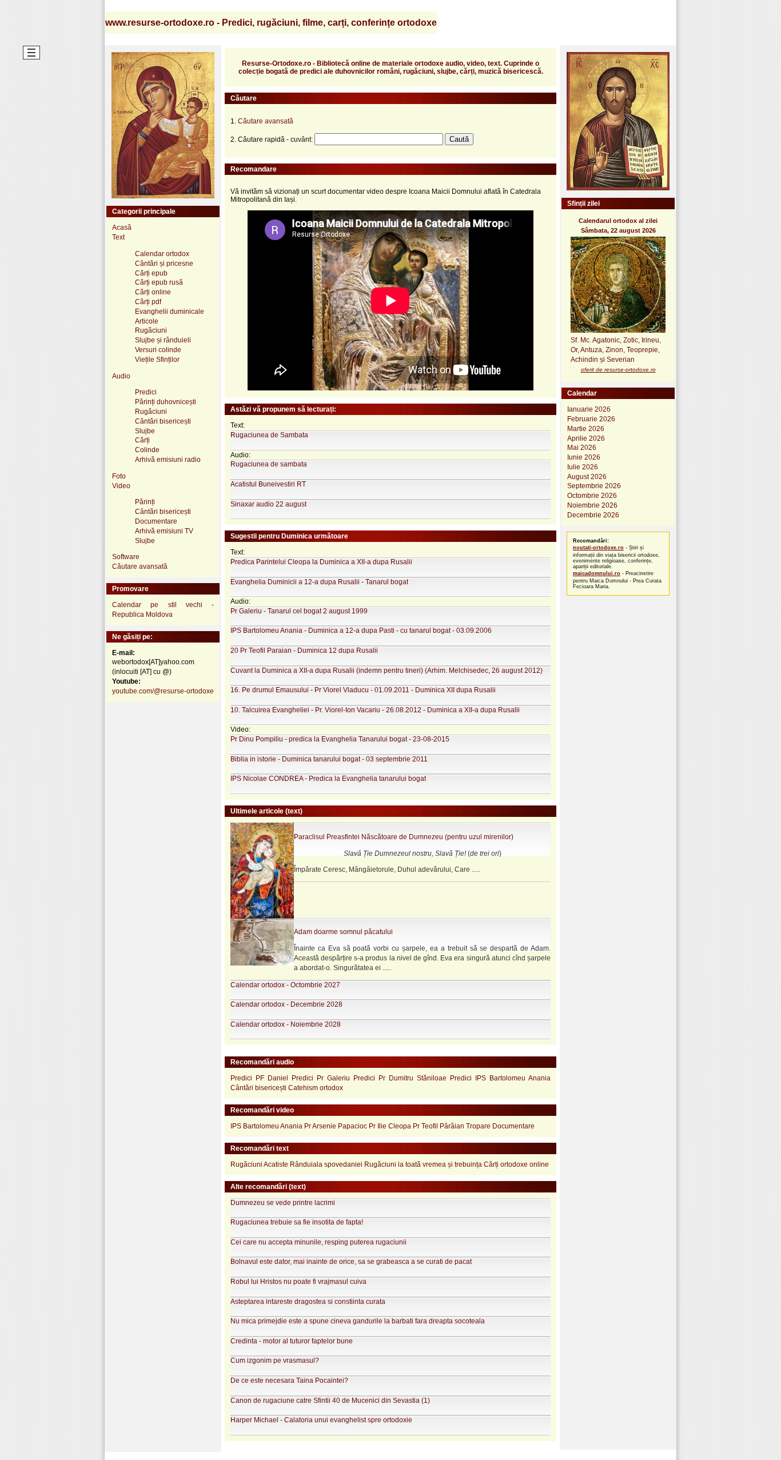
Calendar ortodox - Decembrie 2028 (286, 1004)
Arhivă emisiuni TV (164, 531)
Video (121, 486)
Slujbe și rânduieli (163, 340)
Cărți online (153, 292)
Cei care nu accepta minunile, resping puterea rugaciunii (318, 1242)
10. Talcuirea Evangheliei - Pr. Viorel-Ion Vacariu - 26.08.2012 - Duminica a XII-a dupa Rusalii (375, 710)
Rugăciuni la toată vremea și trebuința (423, 1164)
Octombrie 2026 (592, 496)
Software (126, 557)
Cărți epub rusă (159, 282)
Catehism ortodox (315, 1088)
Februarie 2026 (591, 419)
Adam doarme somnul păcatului (343, 932)
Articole (146, 321)
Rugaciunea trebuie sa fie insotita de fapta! (296, 1222)
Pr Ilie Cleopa (390, 1126)
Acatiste (276, 1164)
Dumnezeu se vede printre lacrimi (282, 1203)
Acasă (122, 228)
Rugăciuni (151, 330)
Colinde (147, 450)
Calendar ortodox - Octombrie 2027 (285, 985)
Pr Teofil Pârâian (438, 1126)
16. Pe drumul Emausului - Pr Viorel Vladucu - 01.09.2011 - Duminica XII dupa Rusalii (363, 690)
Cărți (142, 440)
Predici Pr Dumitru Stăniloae (400, 1078)
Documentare (156, 521)
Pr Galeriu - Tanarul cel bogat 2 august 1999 (299, 611)
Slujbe (145, 431)
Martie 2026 (585, 429)
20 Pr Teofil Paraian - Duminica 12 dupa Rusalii (304, 651)
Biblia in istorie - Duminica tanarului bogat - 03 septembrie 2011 (329, 759)
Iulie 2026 (582, 467)
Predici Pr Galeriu (321, 1078)
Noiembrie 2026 (592, 505)
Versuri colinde (158, 350)
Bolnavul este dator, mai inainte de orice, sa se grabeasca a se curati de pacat (351, 1262)
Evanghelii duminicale (169, 312)
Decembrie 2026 (593, 515)
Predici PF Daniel (259, 1078)
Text (118, 237)
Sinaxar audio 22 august (268, 504)
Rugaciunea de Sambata (269, 435)
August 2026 (587, 477)
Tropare (478, 1126)
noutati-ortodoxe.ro (598, 548)
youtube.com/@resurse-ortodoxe (163, 691)
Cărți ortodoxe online (516, 1164)
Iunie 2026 (583, 457)
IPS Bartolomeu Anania (266, 1126)
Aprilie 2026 (586, 438)
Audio (121, 376)
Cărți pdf (148, 302)
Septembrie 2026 (594, 486)
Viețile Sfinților (157, 360)
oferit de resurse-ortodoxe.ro (618, 369)
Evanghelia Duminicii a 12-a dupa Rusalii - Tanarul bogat (319, 582)
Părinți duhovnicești (165, 402)
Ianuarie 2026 (589, 409)
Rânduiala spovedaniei (326, 1164)
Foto (119, 476)
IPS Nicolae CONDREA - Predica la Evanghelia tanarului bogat (328, 779)
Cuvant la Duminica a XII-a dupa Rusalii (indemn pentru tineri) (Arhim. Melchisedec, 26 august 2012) (386, 671)
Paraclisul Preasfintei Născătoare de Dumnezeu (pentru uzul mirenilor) (403, 837)
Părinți (145, 502)
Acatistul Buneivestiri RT (268, 484)
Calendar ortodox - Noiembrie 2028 (285, 1024)
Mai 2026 (581, 448)
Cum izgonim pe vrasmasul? (274, 1361)
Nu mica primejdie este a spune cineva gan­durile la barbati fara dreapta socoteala (357, 1321)
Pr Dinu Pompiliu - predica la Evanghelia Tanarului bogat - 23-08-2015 (339, 739)
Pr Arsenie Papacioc (335, 1126)
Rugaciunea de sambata (268, 464)
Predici (146, 392)
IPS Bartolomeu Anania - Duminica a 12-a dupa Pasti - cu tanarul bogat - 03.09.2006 (361, 631)
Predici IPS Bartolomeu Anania (500, 1078)
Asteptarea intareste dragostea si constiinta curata (307, 1302)
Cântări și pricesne (164, 264)
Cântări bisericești (163, 421)
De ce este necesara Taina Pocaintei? (289, 1381)
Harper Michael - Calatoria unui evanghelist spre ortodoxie (321, 1420)
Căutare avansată (140, 567)
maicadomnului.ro (596, 573)
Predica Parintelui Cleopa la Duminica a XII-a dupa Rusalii (321, 562)
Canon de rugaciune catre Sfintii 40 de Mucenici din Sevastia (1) (330, 1401)
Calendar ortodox (162, 254)
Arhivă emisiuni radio (168, 460)
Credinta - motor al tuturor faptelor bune (291, 1341)
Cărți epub (151, 273)
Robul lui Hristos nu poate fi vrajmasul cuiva (298, 1282)
